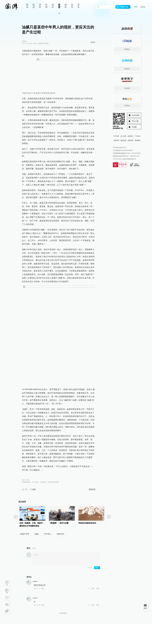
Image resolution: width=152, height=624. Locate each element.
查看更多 (127, 49)
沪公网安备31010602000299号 (123, 150)
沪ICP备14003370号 (119, 147)
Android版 (135, 115)
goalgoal (35, 581)
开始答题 (127, 88)
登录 (135, 7)
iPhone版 (135, 121)
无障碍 (142, 7)
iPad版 (134, 127)
